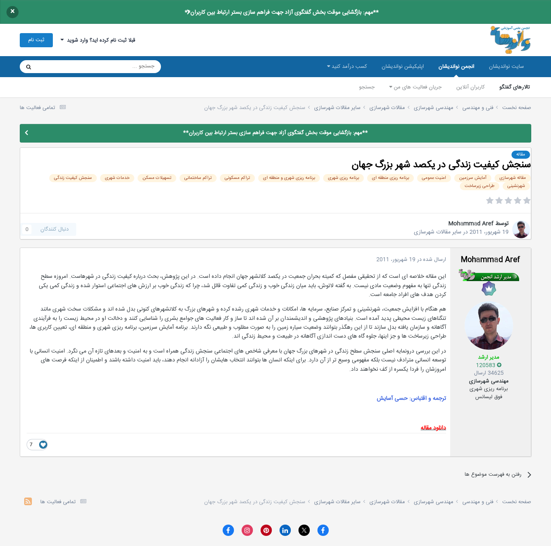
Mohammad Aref (471, 224)
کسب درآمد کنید (348, 66)
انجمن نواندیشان (456, 66)
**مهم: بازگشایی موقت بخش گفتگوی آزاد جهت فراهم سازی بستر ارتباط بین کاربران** (282, 12)
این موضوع (59, 67)
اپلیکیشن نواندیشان (403, 66)
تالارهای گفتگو (514, 87)
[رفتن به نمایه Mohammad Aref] (521, 229)
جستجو (367, 87)
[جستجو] (29, 66)
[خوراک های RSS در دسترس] (28, 502)
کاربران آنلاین (470, 87)
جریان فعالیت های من (417, 87)
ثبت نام (36, 40)
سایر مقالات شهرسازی (437, 232)
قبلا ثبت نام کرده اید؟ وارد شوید (99, 40)
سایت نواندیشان (506, 66)
